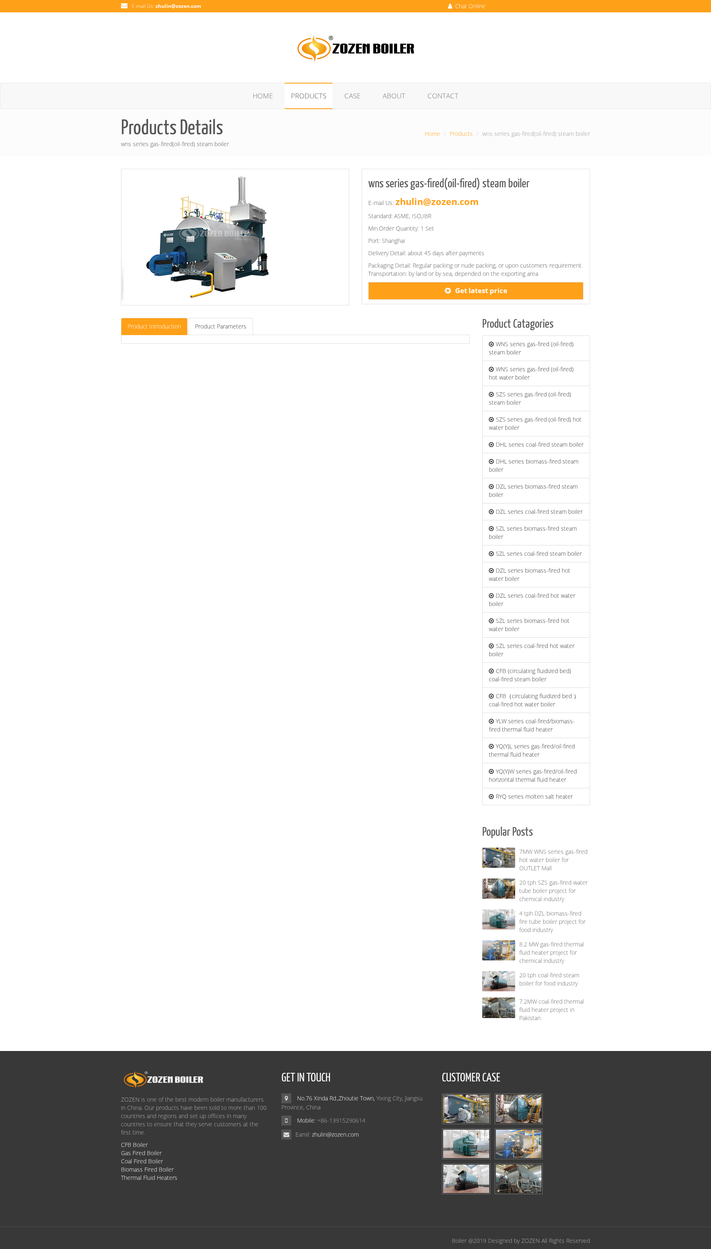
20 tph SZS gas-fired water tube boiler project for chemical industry (553, 890)
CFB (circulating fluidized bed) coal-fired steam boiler (530, 675)
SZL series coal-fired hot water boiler (531, 650)
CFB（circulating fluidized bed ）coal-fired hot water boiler (534, 700)
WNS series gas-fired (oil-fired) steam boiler (531, 348)
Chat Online (469, 6)
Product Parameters (220, 326)
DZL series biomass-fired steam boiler (533, 490)
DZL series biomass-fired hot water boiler (529, 574)
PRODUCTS (308, 95)
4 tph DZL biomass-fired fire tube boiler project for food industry (552, 921)
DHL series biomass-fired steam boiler (534, 465)
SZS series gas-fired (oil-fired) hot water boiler (535, 423)
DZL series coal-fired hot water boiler (532, 600)
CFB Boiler (134, 1145)
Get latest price (481, 290)
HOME (263, 95)
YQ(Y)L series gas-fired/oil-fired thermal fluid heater (532, 750)
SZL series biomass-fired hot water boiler (529, 625)
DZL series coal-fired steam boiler (539, 511)
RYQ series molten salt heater (534, 796)
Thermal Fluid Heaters (149, 1177)
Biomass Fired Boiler (147, 1169)
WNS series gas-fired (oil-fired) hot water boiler (531, 373)
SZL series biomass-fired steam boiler (533, 532)
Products (461, 133)
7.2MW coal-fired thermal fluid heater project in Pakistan (551, 1009)
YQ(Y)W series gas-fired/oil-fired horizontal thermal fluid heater (533, 775)
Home (432, 133)
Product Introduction (154, 326)
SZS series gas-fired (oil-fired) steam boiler (530, 398)
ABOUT (394, 95)
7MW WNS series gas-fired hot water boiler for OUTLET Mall (553, 860)
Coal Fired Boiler (142, 1161)
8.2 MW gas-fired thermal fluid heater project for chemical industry (551, 952)
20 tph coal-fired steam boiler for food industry (549, 979)
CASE (352, 95)
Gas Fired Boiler (141, 1153)
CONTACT (443, 95)
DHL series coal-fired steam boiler (539, 444)
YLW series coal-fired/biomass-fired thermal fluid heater (532, 725)
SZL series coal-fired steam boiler (539, 553)
